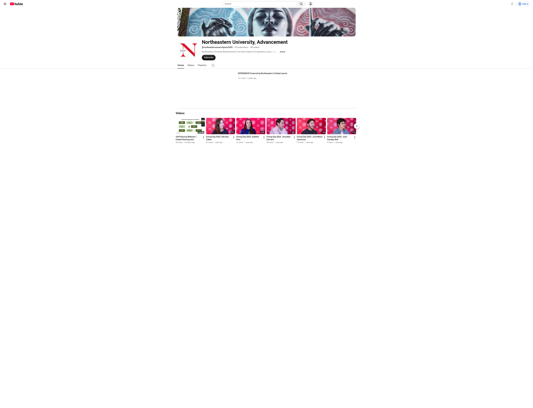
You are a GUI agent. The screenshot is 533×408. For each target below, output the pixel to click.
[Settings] (512, 4)
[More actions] (203, 137)
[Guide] (5, 4)
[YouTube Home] (16, 4)
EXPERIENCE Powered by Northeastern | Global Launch (262, 73)
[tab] (180, 65)
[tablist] (266, 65)
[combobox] (260, 4)
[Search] (301, 4)
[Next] (356, 126)
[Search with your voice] (310, 4)
